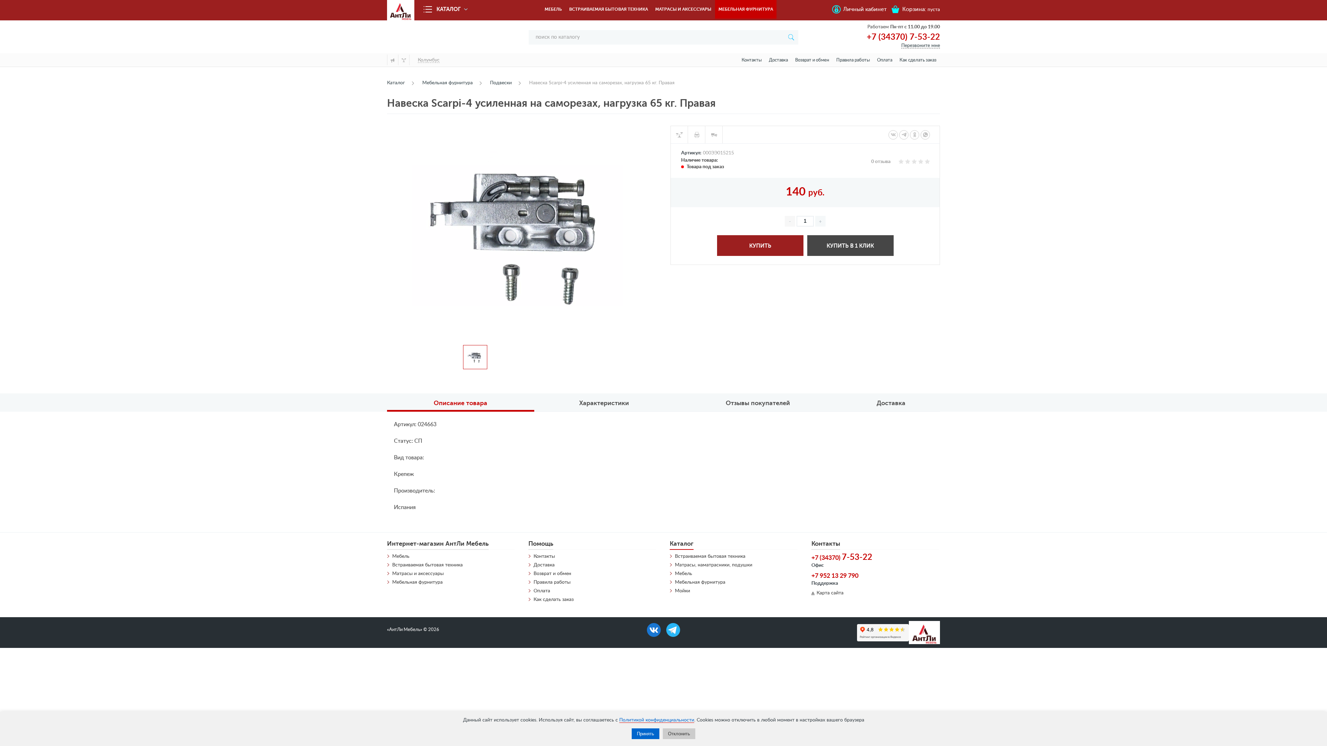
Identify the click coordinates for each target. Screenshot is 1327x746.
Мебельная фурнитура (745, 9)
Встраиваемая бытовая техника (608, 9)
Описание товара (460, 403)
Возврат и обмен (812, 60)
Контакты (752, 60)
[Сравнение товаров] (404, 60)
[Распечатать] (696, 134)
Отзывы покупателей (758, 403)
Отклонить (679, 733)
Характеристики (604, 403)
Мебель (553, 9)
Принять (645, 733)
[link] (893, 135)
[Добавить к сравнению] (679, 134)
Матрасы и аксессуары (683, 9)
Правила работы (853, 60)
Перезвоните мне (920, 45)
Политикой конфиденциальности (656, 720)
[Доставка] (714, 134)
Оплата (884, 60)
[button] (820, 221)
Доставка (778, 60)
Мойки (682, 591)
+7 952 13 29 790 (834, 576)
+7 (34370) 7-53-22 (903, 37)
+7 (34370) (841, 557)
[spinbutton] (805, 221)
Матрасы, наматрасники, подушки (713, 565)
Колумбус (429, 60)
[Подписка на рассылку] (392, 60)
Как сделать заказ (918, 60)
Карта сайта (830, 593)
